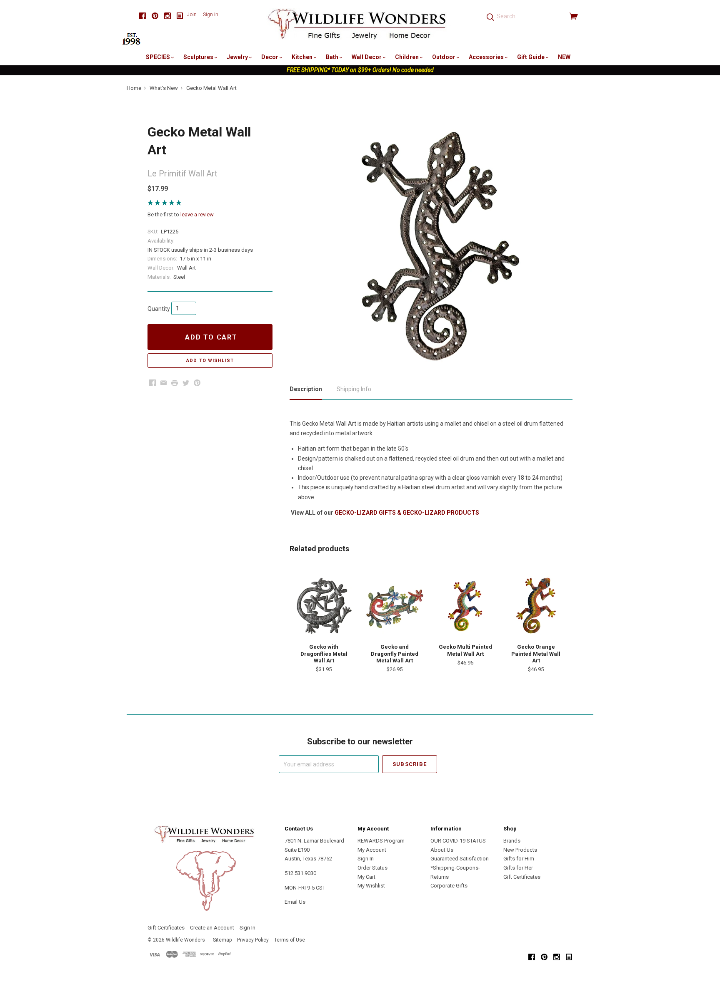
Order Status (373, 868)
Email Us (295, 902)
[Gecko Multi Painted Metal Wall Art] (465, 606)
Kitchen (303, 57)
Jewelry (238, 57)
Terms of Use (289, 940)
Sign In (366, 858)
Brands (511, 841)
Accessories (487, 57)
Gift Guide (531, 57)
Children (407, 57)
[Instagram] (167, 16)
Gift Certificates (521, 877)
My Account (372, 850)
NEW (564, 57)
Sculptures (199, 57)
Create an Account (212, 928)
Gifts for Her (518, 868)
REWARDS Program (381, 841)
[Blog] (180, 16)
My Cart (366, 877)
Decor (270, 57)
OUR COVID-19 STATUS (458, 841)
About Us (441, 850)
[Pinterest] (155, 16)
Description (306, 389)
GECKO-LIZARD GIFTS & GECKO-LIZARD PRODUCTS (407, 512)
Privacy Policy (253, 940)
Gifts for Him (518, 858)
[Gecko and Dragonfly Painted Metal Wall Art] (394, 606)
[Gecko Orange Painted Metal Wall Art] (536, 606)
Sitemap (222, 940)
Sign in (210, 14)
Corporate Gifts (449, 885)
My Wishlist (371, 885)
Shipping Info (354, 389)
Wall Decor (367, 57)
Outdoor (444, 57)
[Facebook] (142, 16)
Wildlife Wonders (185, 940)
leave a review (197, 214)
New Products (520, 850)
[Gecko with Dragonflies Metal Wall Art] (324, 606)
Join (192, 14)
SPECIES (158, 57)
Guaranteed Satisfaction (459, 858)
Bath (333, 57)
